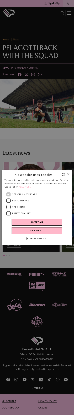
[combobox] (63, 174)
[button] (37, 238)
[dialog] (37, 207)
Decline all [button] (37, 230)
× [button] (68, 174)
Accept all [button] (37, 222)
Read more (25, 187)
